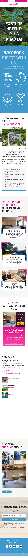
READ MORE (14, 343)
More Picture (7, 491)
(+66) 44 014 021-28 (11, 370)
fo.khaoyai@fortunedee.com (13, 372)
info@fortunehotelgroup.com (13, 373)
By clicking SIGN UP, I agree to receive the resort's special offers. (14, 524)
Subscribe (14, 519)
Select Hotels (3, 1)
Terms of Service (9, 528)
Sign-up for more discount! (21, 1)
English (10, 1)
